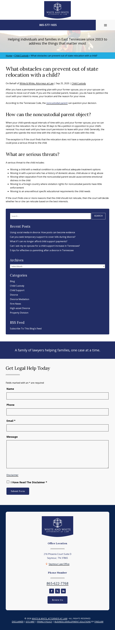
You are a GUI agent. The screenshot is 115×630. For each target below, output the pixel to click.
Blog (12, 281)
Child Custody (79, 83)
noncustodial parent (57, 103)
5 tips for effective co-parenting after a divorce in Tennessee (42, 250)
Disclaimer (12, 475)
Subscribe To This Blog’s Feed (26, 328)
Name (10, 388)
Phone (10, 404)
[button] (105, 25)
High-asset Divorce (20, 308)
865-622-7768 (57, 583)
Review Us (57, 599)
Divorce (14, 294)
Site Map (30, 621)
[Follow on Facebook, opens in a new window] (51, 591)
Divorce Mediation (19, 299)
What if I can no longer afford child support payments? (38, 241)
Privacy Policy (44, 621)
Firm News (15, 303)
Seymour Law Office (59, 564)
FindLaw (98, 621)
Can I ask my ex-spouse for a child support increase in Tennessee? (45, 245)
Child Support (17, 290)
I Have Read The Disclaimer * (29, 482)
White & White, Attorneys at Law (37, 83)
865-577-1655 (48, 25)
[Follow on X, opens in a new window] (57, 591)
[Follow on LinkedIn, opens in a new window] (63, 591)
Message (12, 436)
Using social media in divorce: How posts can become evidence (42, 232)
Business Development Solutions (72, 621)
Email (10, 420)
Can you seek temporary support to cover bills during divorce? (42, 236)
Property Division (19, 312)
